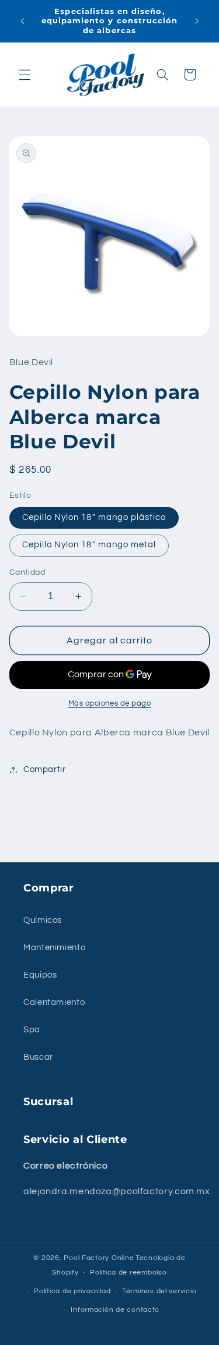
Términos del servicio (159, 1291)
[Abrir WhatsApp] (189, 1315)
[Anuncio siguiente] (197, 21)
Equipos (40, 975)
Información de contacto (115, 1310)
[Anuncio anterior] (22, 21)
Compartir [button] (44, 769)
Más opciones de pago (109, 703)
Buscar (38, 1057)
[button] (24, 74)
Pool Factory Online (99, 1258)
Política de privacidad (72, 1291)
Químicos (42, 920)
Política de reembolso (128, 1272)
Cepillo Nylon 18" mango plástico (94, 517)
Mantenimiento (54, 947)
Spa (31, 1029)
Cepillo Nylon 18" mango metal (89, 544)
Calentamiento (54, 1002)
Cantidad (27, 572)
